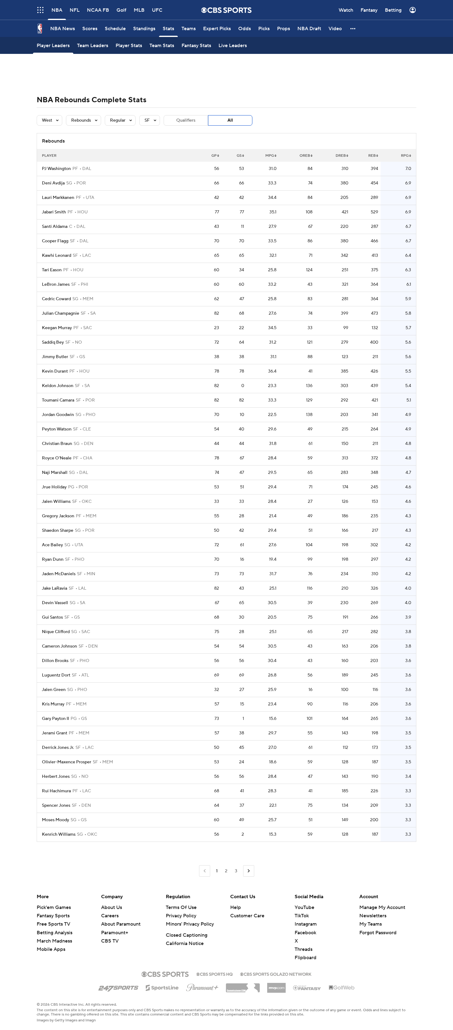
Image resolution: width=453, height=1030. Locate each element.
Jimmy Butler (55, 357)
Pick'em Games (54, 907)
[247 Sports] (118, 987)
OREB (305, 155)
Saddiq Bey (53, 342)
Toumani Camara (58, 400)
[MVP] (276, 985)
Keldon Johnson (57, 386)
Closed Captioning (186, 935)
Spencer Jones (56, 805)
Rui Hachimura (56, 791)
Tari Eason (52, 270)
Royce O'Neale (56, 458)
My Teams (370, 924)
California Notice (185, 943)
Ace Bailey (52, 545)
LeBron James (56, 284)
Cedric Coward (56, 299)
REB (372, 155)
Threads (303, 949)
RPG (405, 155)
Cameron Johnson (59, 646)
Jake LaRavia (54, 588)
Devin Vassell (55, 603)
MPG (269, 155)
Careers (110, 916)
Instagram (306, 924)
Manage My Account (382, 907)
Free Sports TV (53, 924)
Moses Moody (55, 820)
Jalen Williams (56, 501)
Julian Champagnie (60, 313)
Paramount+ (114, 933)
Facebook (305, 933)
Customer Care (247, 916)
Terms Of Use (181, 907)
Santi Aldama (54, 226)
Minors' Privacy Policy (190, 924)
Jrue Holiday (54, 487)
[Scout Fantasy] (307, 987)
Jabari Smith (54, 212)
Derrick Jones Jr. (58, 747)
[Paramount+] (202, 986)
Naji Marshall (54, 472)
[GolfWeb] (342, 988)
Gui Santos (52, 617)
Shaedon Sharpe (57, 530)
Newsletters (372, 916)
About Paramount (121, 924)
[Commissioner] (243, 986)
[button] (353, 28)
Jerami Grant (54, 733)
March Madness (54, 941)
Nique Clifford (56, 632)
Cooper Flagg (55, 241)
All (230, 120)
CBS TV (110, 941)
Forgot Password (378, 933)
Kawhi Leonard (56, 255)
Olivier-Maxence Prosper (66, 762)
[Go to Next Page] (248, 871)
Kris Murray (53, 704)
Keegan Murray (57, 328)
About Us (111, 907)
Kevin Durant (55, 371)
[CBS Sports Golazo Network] (276, 974)
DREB (341, 155)
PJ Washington (56, 169)
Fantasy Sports (53, 916)
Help (235, 907)
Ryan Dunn (52, 559)
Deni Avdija (53, 183)
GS (239, 155)
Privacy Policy (181, 916)
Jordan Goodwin (58, 415)
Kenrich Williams (59, 834)
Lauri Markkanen (58, 197)
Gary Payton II (55, 718)
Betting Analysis (54, 933)
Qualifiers (185, 120)
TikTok (302, 916)
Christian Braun (57, 443)
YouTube (304, 907)
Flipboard (305, 958)
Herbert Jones (56, 776)
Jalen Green (54, 690)
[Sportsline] (162, 987)
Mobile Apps (51, 949)
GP (214, 155)
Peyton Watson (56, 429)
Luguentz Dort (56, 675)
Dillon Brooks (55, 661)
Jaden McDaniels (59, 574)
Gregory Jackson (58, 516)
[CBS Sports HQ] (214, 974)
